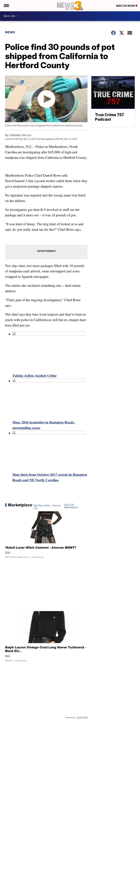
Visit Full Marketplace (71, 506)
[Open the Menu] (6, 5)
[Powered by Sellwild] (82, 717)
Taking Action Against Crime (34, 375)
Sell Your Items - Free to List (47, 506)
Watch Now (125, 5)
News (10, 32)
